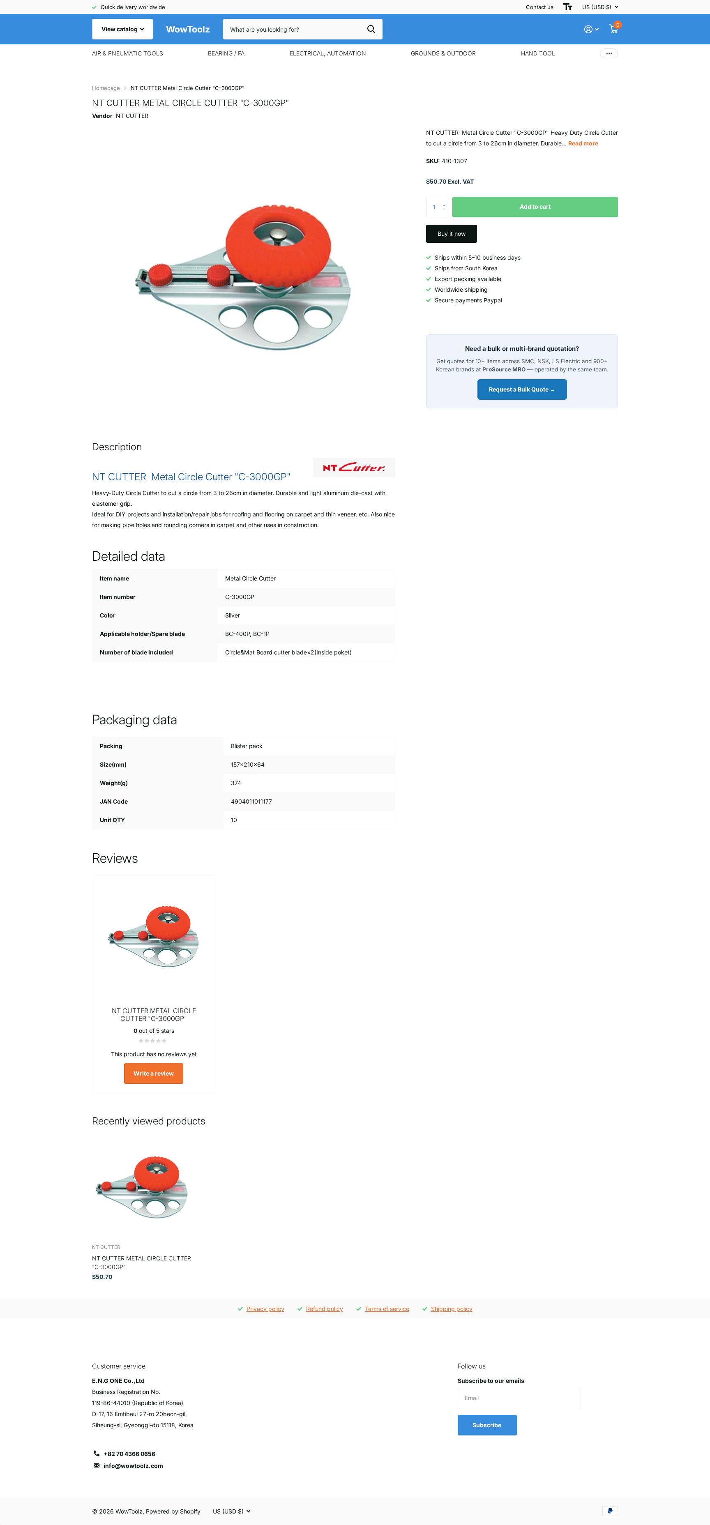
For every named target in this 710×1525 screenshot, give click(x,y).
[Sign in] (591, 29)
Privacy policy (265, 1308)
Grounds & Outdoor (443, 53)
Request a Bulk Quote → (522, 389)
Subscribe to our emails (491, 1380)
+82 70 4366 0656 (129, 1453)
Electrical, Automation (328, 53)
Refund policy (324, 1308)
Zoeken (371, 29)
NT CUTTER (132, 115)
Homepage (106, 88)
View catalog (120, 28)
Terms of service (387, 1308)
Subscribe (488, 1424)
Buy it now (452, 233)
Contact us (539, 7)
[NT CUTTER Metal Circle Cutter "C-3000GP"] (142, 1188)
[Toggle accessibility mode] (567, 7)
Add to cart (535, 206)
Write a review (154, 1073)
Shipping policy (452, 1308)
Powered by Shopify (173, 1511)
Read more (583, 143)
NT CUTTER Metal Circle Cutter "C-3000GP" (141, 1262)
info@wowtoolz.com (133, 1465)
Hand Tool (538, 53)
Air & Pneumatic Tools (127, 53)
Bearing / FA (226, 53)
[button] (446, 200)
